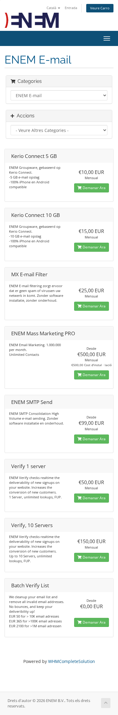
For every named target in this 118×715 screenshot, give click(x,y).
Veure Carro (100, 8)
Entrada (71, 7)
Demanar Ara (94, 187)
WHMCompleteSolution (71, 661)
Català (52, 7)
